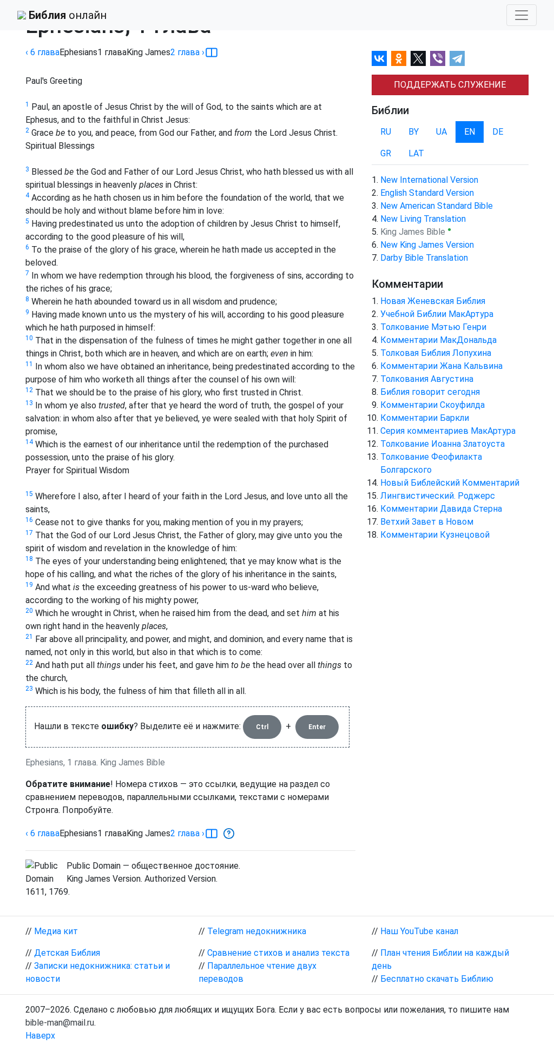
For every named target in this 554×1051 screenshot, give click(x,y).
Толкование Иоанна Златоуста (442, 444)
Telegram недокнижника (256, 931)
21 (29, 636)
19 (29, 585)
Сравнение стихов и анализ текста (278, 953)
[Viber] (437, 58)
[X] (418, 58)
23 (29, 688)
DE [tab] (497, 132)
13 (29, 403)
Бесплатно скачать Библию (436, 979)
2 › (187, 52)
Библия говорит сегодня (430, 392)
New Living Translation (423, 219)
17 (29, 533)
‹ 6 (42, 52)
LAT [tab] (416, 153)
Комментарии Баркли (424, 418)
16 (29, 520)
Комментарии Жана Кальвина (441, 366)
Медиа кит (56, 931)
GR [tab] (385, 153)
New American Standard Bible (436, 206)
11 (29, 364)
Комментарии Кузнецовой (435, 535)
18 (29, 559)
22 (29, 662)
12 (29, 390)
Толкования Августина (426, 379)
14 (29, 442)
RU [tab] (385, 132)
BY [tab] (413, 132)
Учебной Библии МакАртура (436, 314)
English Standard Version (427, 193)
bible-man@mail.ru (59, 1022)
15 (29, 494)
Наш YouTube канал (419, 931)
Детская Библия (67, 953)
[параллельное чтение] (212, 52)
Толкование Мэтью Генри (433, 327)
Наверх (40, 1035)
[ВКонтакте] (379, 58)
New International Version (429, 180)
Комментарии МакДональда (438, 340)
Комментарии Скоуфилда (432, 405)
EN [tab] (469, 132)
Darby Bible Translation (424, 258)
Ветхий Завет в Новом (426, 522)
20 (29, 610)
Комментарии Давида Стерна (441, 509)
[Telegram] (457, 58)
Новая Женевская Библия (432, 301)
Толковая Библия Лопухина (435, 353)
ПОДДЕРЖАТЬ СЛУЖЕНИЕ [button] (450, 85)
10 (29, 338)
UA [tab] (441, 132)
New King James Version (427, 245)
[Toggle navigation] (521, 15)
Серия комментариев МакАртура (448, 431)
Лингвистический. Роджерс (437, 496)
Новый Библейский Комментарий (449, 483)
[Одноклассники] (398, 58)
